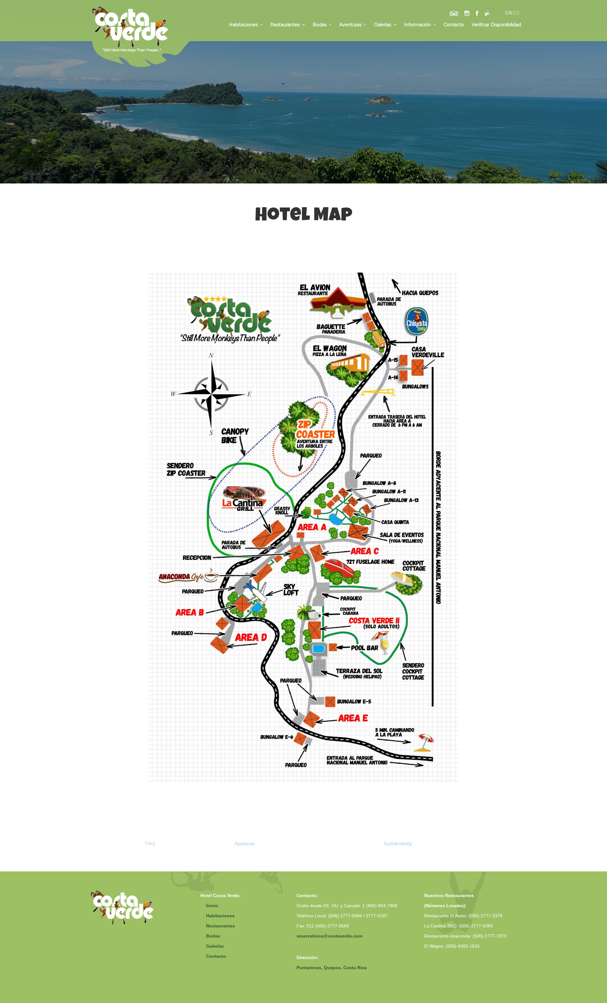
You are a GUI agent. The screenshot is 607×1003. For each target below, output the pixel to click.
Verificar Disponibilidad (496, 25)
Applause (245, 843)
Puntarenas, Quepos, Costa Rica (332, 967)
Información (417, 25)
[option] (303, 91)
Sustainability (398, 843)
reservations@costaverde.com (329, 935)
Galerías (382, 25)
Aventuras (350, 25)
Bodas (320, 25)
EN (508, 13)
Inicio (212, 905)
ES (517, 13)
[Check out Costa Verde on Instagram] (466, 13)
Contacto (454, 25)
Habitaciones (243, 25)
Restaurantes (285, 25)
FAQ (150, 843)
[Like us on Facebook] (477, 13)
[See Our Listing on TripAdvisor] (454, 13)
